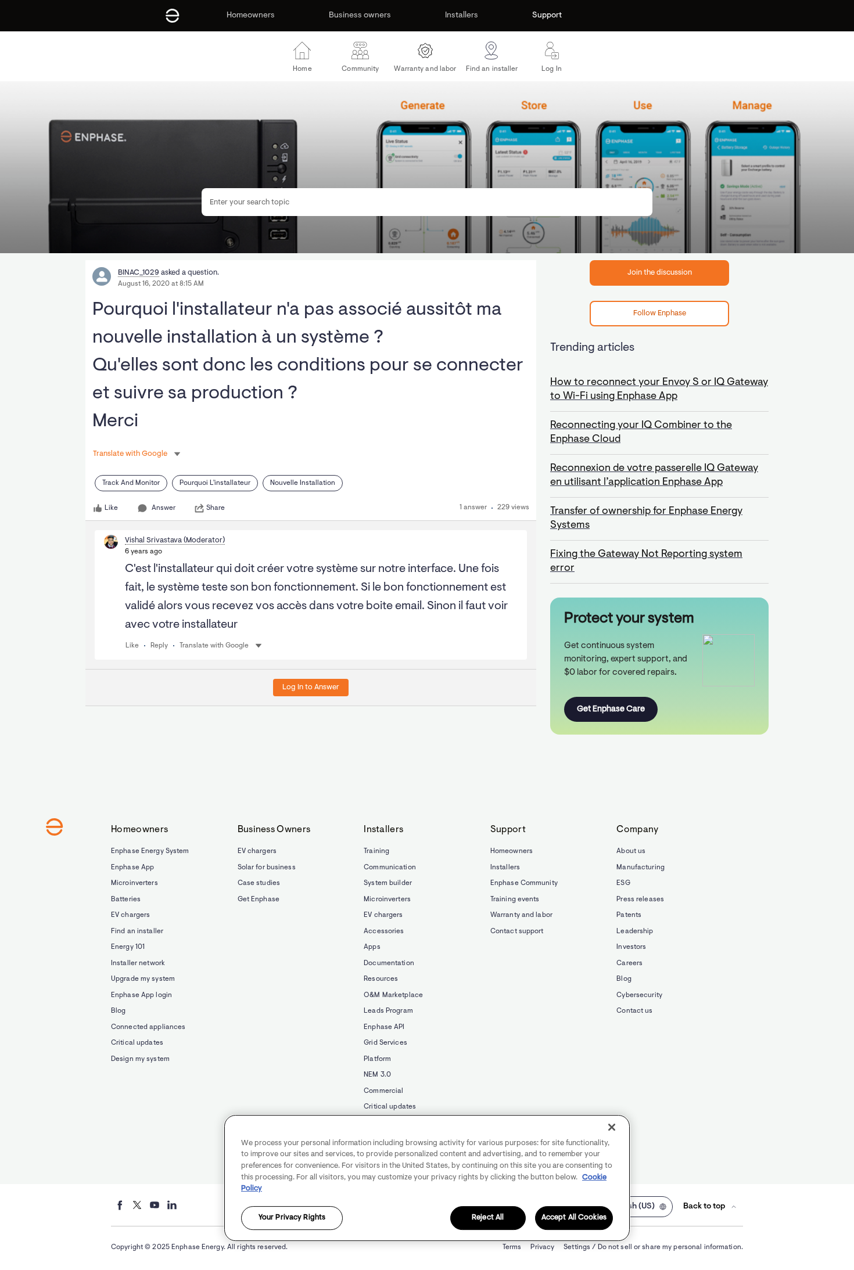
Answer (163, 508)
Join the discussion (659, 272)
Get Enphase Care (611, 709)
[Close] (612, 1127)
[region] (427, 1178)
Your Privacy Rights (292, 1218)
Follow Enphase (659, 313)
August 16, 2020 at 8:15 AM (161, 283)
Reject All (488, 1218)
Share (215, 508)
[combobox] (427, 202)
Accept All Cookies (574, 1218)
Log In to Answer (310, 687)
